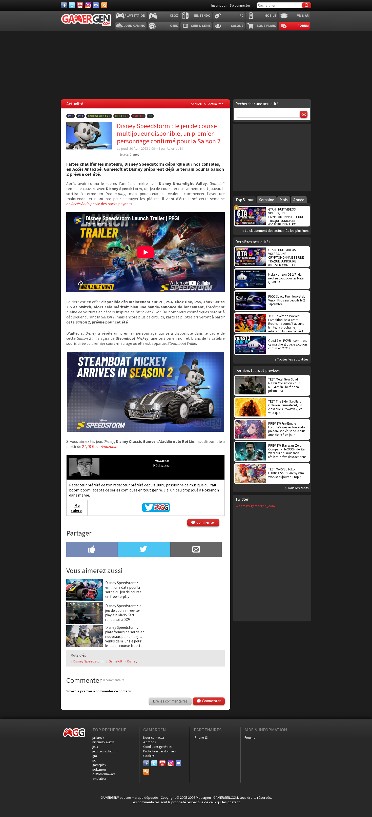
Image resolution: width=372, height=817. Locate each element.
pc (94, 760)
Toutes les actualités (293, 359)
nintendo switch (103, 742)
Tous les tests (298, 488)
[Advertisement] (272, 157)
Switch (138, 116)
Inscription (219, 5)
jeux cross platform (105, 751)
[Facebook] (64, 5)
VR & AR (303, 15)
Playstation (135, 15)
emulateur (99, 778)
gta (94, 756)
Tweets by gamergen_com (254, 506)
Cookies (148, 756)
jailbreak (98, 737)
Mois (284, 199)
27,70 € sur (100, 446)
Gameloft (115, 661)
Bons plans (266, 26)
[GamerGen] (86, 19)
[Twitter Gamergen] (156, 510)
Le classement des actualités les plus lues (277, 230)
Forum (303, 26)
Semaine (266, 199)
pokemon (99, 769)
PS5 (70, 116)
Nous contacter (153, 737)
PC (241, 15)
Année (298, 199)
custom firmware (103, 774)
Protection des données (159, 751)
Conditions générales (157, 747)
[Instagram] (88, 5)
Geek (174, 26)
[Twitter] (72, 5)
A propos (149, 742)
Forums (249, 737)
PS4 (80, 116)
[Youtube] (80, 5)
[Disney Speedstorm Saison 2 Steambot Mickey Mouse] (145, 430)
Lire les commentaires (170, 701)
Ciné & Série (201, 26)
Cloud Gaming (133, 26)
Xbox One (121, 116)
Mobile (270, 15)
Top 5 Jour (244, 199)
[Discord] (96, 5)
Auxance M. (175, 148)
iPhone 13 (201, 737)
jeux (95, 747)
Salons (237, 26)
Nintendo (202, 15)
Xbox (174, 15)
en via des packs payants (99, 203)
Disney (132, 661)
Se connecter (240, 5)
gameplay (99, 765)
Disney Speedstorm (88, 661)
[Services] (104, 5)
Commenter (205, 522)
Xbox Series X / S (99, 116)
